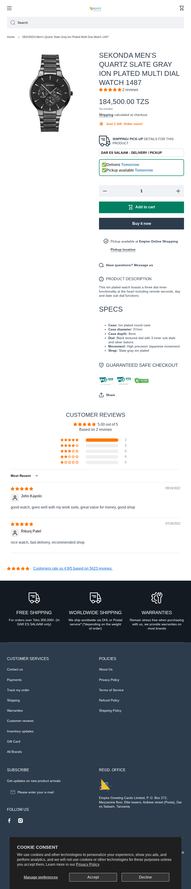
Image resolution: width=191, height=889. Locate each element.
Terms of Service (111, 690)
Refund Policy (109, 700)
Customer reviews (20, 721)
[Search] (11, 22)
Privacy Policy (87, 864)
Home (11, 37)
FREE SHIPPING (34, 612)
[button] (181, 8)
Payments (14, 680)
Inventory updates (20, 731)
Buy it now (141, 224)
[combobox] (95, 22)
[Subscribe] (86, 792)
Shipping (106, 115)
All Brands (14, 752)
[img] (22, 489)
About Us (106, 669)
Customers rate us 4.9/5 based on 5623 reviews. (73, 568)
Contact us (15, 669)
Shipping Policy (110, 710)
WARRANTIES (157, 612)
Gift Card (13, 741)
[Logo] (95, 8)
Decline (145, 877)
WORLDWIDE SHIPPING (95, 612)
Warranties (15, 710)
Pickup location (123, 249)
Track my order (18, 690)
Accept (93, 877)
